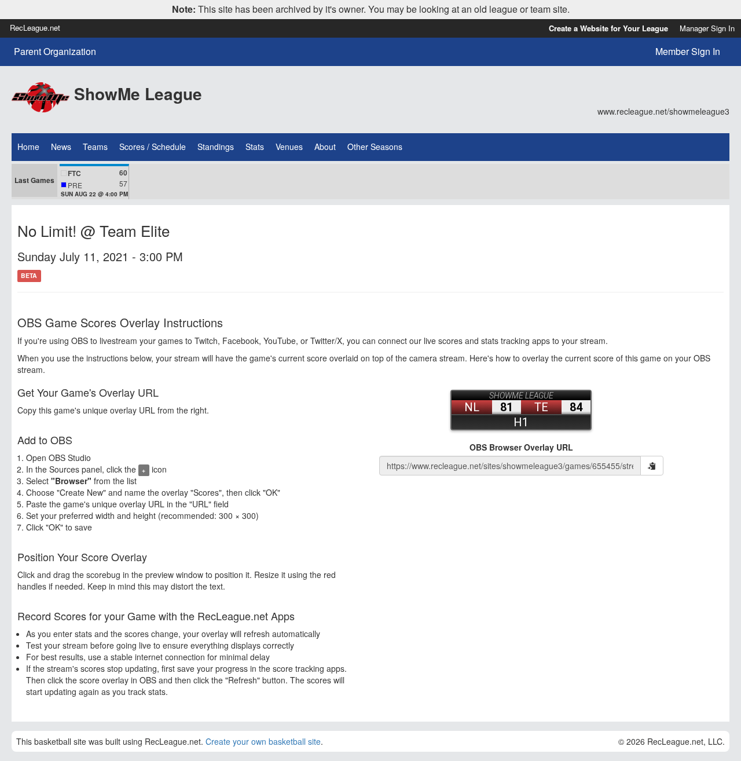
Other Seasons (374, 146)
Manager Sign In (707, 28)
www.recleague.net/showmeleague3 (663, 111)
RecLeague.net (35, 27)
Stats (254, 146)
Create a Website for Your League (608, 28)
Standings (215, 146)
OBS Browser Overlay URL (521, 447)
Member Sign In (687, 51)
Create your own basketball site (263, 741)
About (325, 146)
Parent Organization (55, 51)
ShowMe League (138, 93)
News (61, 146)
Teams (95, 146)
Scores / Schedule (152, 146)
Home (28, 146)
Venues (289, 146)
